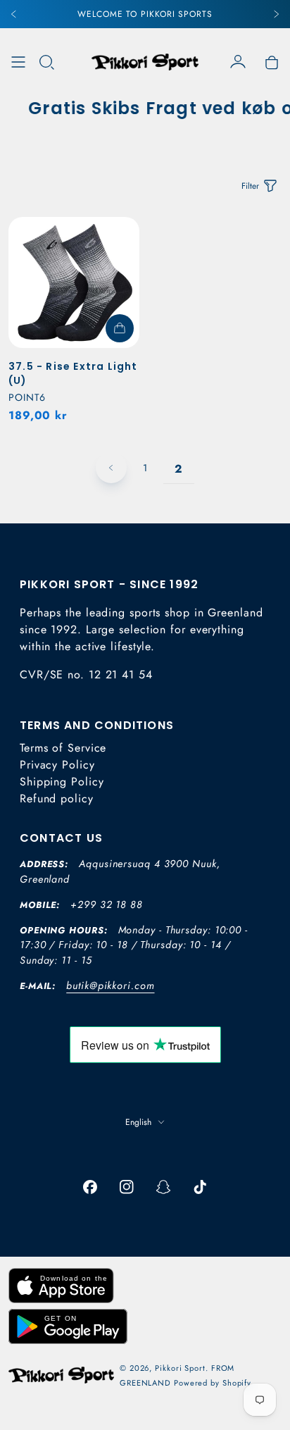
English (138, 1122)
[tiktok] (199, 1186)
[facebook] (90, 1186)
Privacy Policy (57, 765)
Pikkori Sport (180, 1368)
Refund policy (57, 798)
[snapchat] (163, 1186)
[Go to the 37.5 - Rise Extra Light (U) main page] (73, 282)
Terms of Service (63, 748)
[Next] (275, 14)
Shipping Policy (62, 781)
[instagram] (126, 1186)
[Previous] (14, 14)
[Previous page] (111, 467)
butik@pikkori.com (110, 985)
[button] (46, 61)
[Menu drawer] (18, 61)
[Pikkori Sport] (145, 62)
